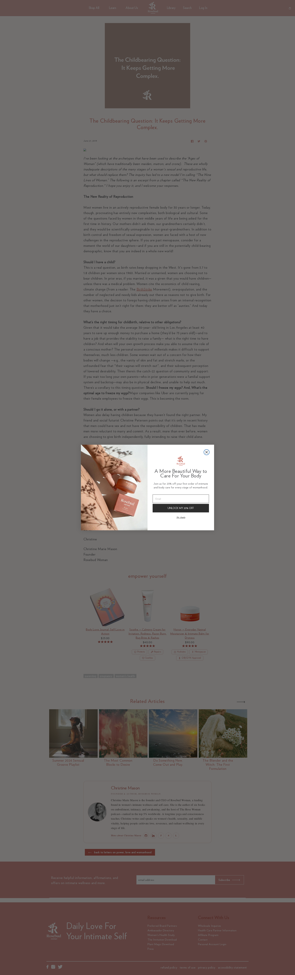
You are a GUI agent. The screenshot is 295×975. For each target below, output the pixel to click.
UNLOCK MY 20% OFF (181, 508)
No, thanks (181, 517)
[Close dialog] (206, 452)
